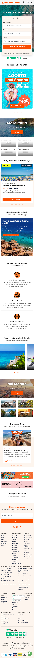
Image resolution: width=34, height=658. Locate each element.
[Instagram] (17, 527)
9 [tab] (22, 205)
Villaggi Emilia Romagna (27, 557)
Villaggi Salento (5, 619)
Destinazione (7, 22)
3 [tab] (15, 112)
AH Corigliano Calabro (24, 580)
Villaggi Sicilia (27, 539)
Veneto (14, 555)
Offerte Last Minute (6, 568)
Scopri (17, 132)
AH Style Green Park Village (25, 568)
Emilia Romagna (16, 563)
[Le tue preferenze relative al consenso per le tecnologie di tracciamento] (3, 655)
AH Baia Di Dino (22, 578)
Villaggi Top (4, 578)
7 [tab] (20, 112)
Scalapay (26, 599)
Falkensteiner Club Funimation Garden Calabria (23, 587)
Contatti (3, 599)
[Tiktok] (20, 527)
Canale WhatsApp (23, 621)
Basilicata (15, 545)
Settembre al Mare (6, 570)
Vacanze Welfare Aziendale (8, 584)
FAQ (13, 610)
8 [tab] (22, 112)
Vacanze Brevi (5, 574)
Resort (2, 539)
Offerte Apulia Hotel (6, 576)
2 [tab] (13, 112)
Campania (15, 543)
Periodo (5, 30)
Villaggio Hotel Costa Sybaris (23, 571)
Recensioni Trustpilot (4, 602)
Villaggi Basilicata (26, 545)
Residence (4, 541)
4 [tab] (16, 112)
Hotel (2, 537)
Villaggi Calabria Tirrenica (8, 617)
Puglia (14, 541)
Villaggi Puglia (27, 535)
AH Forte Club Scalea (23, 574)
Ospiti (5, 37)
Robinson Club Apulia (24, 582)
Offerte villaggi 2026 (6, 572)
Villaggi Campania (27, 542)
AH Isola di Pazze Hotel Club (25, 576)
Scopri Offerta (17, 199)
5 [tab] (17, 112)
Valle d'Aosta (15, 557)
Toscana (14, 561)
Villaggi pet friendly (4, 544)
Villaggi (3, 535)
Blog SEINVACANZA (23, 623)
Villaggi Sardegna (26, 551)
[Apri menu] (31, 2)
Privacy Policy (17, 598)
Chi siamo (4, 597)
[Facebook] (14, 527)
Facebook (20, 614)
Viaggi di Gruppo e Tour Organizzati (7, 581)
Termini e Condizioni (19, 595)
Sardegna (15, 547)
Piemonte (14, 549)
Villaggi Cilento (5, 621)
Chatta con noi (29, 653)
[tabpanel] (17, 89)
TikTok (19, 619)
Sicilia (14, 539)
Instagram (21, 617)
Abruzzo (14, 535)
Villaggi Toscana (28, 554)
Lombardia (15, 559)
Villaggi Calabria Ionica (7, 614)
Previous (2, 237)
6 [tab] (19, 112)
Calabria (14, 537)
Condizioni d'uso (25, 53)
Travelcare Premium (15, 607)
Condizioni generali (15, 603)
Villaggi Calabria (28, 537)
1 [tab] (12, 112)
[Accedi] (27, 2)
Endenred (26, 597)
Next (31, 237)
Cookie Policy (17, 600)
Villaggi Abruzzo (28, 548)
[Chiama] (24, 2)
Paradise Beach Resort (24, 584)
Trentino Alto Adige (15, 552)
